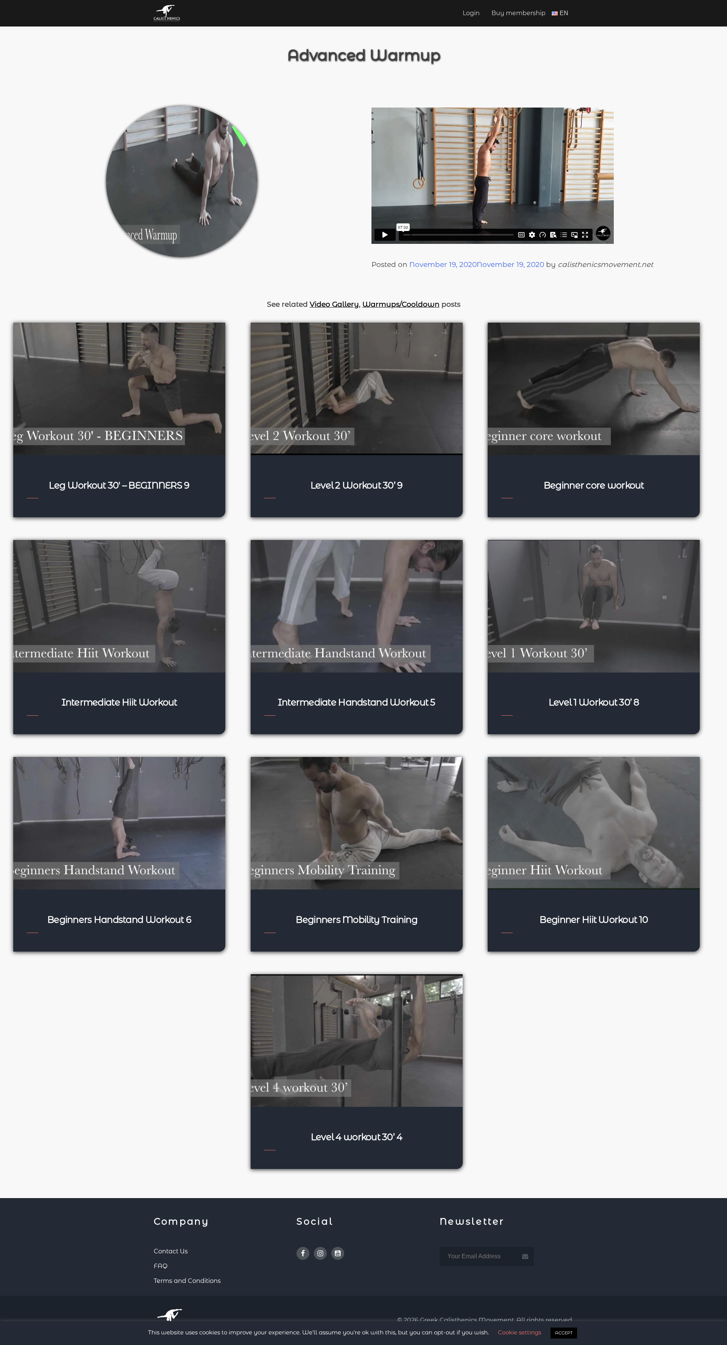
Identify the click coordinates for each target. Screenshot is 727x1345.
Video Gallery (334, 304)
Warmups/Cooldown (401, 304)
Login (471, 13)
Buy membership (518, 13)
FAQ (160, 1266)
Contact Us (171, 1251)
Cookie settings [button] (519, 1332)
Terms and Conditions (187, 1280)
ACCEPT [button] (564, 1333)
